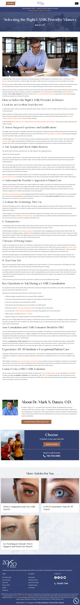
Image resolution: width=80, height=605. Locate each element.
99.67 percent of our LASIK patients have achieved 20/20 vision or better (33, 121)
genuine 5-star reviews (9, 176)
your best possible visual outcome (28, 361)
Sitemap (61, 602)
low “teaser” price (71, 247)
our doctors (15, 139)
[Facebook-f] (55, 577)
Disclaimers (45, 602)
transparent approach (27, 231)
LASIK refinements (20, 311)
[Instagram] (58, 577)
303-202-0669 (67, 92)
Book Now (11, 3)
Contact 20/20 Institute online (50, 373)
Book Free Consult (51, 444)
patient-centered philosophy (13, 194)
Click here (16, 597)
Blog (39, 602)
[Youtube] (64, 577)
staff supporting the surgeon (52, 133)
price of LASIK (27, 313)
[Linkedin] (61, 577)
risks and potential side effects (26, 308)
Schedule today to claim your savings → (40, 10)
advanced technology (26, 215)
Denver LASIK (6, 141)
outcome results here (22, 595)
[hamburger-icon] (76, 3)
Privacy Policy (54, 602)
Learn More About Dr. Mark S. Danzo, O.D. (36, 421)
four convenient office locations (45, 94)
